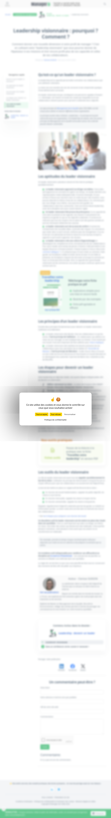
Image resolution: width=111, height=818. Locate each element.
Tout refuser (56, 414)
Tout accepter (41, 414)
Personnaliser (70, 414)
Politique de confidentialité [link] (55, 420)
